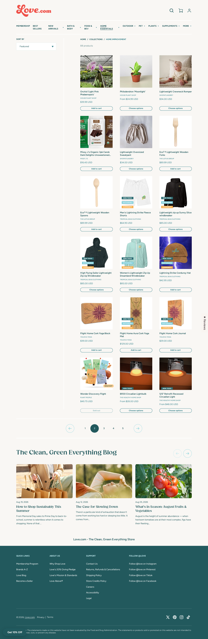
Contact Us (92, 563)
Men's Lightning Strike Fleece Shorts (135, 214)
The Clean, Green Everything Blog (66, 453)
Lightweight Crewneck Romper (175, 91)
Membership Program (27, 563)
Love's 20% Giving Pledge (63, 569)
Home (83, 39)
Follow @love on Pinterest (142, 569)
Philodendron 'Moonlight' (133, 91)
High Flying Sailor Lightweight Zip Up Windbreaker (96, 274)
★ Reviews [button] (205, 323)
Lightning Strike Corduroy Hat (175, 273)
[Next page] (138, 428)
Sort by (20, 39)
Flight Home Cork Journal (172, 333)
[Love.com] (33, 11)
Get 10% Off (14, 632)
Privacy (40, 617)
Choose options (136, 108)
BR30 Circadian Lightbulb (133, 394)
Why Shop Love (57, 563)
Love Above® (56, 581)
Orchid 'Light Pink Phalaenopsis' (89, 93)
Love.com (30, 617)
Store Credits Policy (96, 581)
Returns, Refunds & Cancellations (103, 569)
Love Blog (21, 575)
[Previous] (177, 453)
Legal (88, 598)
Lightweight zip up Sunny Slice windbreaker (175, 214)
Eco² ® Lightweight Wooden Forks (173, 153)
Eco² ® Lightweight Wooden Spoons (94, 214)
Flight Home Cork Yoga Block (95, 333)
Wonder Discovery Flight (93, 394)
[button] (56, 27)
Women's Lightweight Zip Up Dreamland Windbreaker (135, 274)
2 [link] (94, 428)
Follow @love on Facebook (142, 581)
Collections (96, 39)
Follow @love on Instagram (142, 563)
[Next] (187, 453)
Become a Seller (24, 581)
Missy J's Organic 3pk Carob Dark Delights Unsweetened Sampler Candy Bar (95, 154)
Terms (50, 617)
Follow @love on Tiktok (140, 575)
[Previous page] (70, 428)
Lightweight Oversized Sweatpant (132, 153)
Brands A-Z (22, 569)
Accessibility (92, 592)
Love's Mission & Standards (63, 575)
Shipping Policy (94, 575)
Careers (90, 587)
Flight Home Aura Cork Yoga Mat (134, 335)
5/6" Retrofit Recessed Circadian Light (171, 395)
